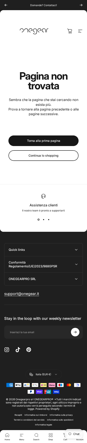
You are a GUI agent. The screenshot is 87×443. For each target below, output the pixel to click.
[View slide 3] (48, 219)
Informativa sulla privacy (61, 415)
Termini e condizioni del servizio (29, 420)
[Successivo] (81, 5)
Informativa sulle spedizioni (60, 420)
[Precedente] (6, 5)
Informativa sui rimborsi (35, 415)
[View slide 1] (38, 219)
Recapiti (18, 415)
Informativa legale (43, 425)
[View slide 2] (43, 219)
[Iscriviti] (75, 332)
